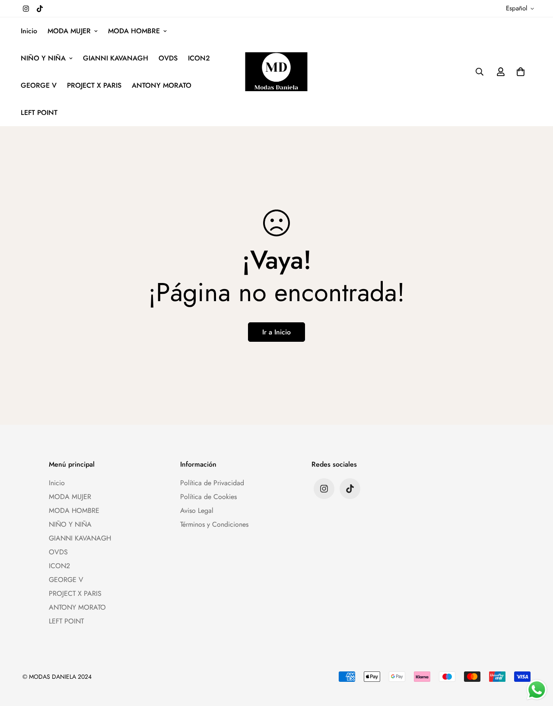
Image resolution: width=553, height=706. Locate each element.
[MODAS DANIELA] (276, 71)
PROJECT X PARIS (94, 85)
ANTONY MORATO (161, 85)
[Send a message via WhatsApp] (537, 690)
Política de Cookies (208, 497)
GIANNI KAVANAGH (115, 58)
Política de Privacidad (212, 483)
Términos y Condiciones (214, 524)
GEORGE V (39, 85)
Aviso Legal (196, 510)
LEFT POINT (39, 113)
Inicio (29, 31)
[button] (519, 72)
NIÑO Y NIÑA (43, 58)
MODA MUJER (69, 31)
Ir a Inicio (276, 332)
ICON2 (199, 58)
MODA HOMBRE (134, 31)
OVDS (168, 58)
